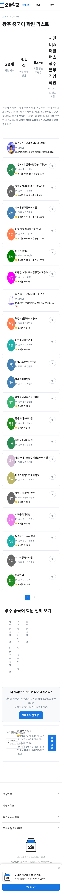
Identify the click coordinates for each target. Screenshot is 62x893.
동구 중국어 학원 (27, 631)
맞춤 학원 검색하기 (31, 715)
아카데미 (26, 5)
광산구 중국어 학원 (10, 660)
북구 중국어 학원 (18, 631)
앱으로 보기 (31, 887)
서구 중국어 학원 (10, 631)
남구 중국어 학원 (18, 658)
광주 (4, 16)
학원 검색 (52, 743)
